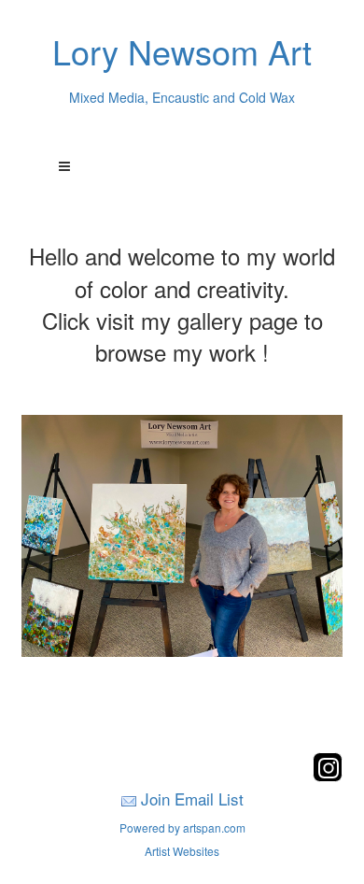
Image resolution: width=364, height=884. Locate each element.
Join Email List (192, 798)
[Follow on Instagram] (328, 776)
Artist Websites (182, 851)
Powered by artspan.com (182, 827)
